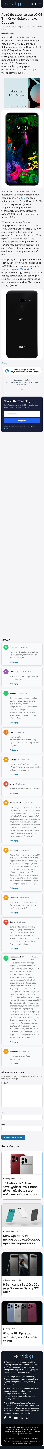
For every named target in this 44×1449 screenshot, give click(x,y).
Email (3, 1124)
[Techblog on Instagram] (10, 1418)
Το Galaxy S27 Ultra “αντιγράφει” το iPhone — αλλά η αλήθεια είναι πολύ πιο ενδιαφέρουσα (22, 1188)
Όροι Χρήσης (10, 1427)
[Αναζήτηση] (32, 4)
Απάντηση (14, 662)
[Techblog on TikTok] (27, 1418)
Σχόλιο (4, 1083)
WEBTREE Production (31, 1439)
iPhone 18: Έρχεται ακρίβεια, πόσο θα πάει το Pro (20, 1337)
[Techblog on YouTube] (16, 1418)
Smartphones (8, 33)
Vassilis (13, 693)
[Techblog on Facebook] (5, 1418)
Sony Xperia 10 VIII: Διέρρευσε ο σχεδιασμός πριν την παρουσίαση (21, 1239)
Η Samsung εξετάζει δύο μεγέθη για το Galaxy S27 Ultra (21, 1288)
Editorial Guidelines (25, 1434)
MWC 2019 (20, 198)
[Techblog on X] (21, 1418)
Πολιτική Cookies (13, 1429)
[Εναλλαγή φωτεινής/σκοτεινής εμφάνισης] (36, 3)
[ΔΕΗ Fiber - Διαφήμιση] (22, 93)
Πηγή (4, 363)
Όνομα (4, 1113)
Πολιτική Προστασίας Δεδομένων (26, 1427)
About (21, 1439)
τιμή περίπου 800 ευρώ (17, 269)
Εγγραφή (22, 420)
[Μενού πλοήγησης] (40, 3)
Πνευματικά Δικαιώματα (23, 1432)
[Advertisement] (22, 536)
